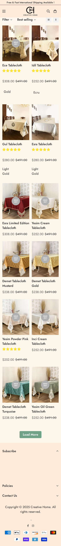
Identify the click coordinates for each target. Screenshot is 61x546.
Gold (7, 91)
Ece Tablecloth (12, 65)
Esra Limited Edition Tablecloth (15, 225)
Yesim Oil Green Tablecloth (43, 409)
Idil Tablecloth (41, 65)
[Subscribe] (55, 475)
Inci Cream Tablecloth (39, 341)
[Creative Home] (31, 11)
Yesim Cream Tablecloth (41, 225)
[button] (11, 71)
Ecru (36, 92)
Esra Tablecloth (42, 144)
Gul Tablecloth (12, 144)
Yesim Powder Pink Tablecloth (15, 341)
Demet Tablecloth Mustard (14, 283)
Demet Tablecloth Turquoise (14, 409)
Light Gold (5, 171)
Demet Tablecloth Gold (43, 283)
